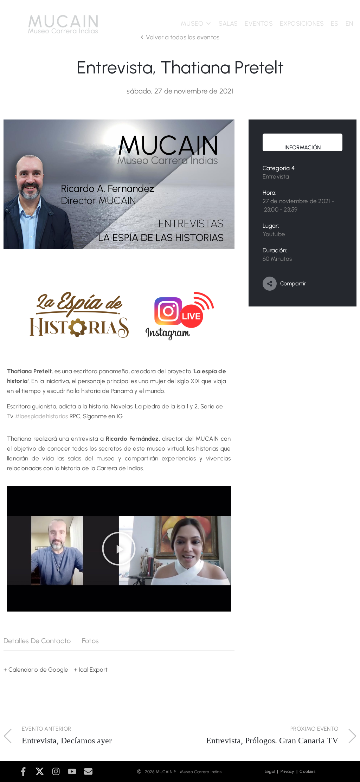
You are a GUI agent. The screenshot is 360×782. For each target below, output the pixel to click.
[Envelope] (88, 771)
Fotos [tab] (90, 640)
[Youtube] (72, 771)
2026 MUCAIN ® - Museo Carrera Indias (183, 771)
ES (334, 23)
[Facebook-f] (23, 771)
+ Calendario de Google (36, 669)
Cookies (306, 771)
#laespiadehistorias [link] (41, 416)
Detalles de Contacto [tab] (37, 640)
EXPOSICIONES (302, 23)
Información (302, 147)
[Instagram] (56, 771)
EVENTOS (258, 23)
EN (349, 23)
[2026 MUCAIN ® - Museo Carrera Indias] (139, 771)
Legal (271, 771)
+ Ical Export (91, 669)
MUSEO (192, 23)
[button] (118, 548)
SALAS (228, 23)
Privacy (288, 771)
